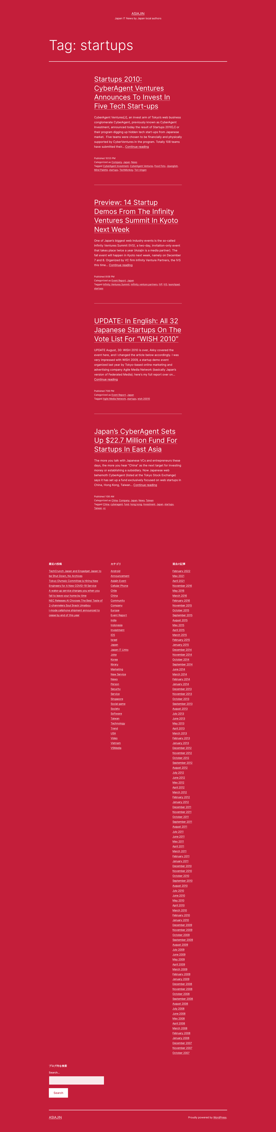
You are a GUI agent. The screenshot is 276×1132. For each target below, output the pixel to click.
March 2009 (179, 969)
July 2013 (178, 713)
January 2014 (180, 684)
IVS (165, 284)
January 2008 (180, 1038)
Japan (126, 162)
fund (126, 504)
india (113, 620)
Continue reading (137, 146)
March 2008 (179, 1028)
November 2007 (182, 1047)
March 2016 (179, 595)
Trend (114, 728)
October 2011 (180, 816)
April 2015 (178, 630)
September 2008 (182, 998)
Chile (114, 590)
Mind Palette (101, 169)
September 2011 (182, 821)
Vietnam (116, 743)
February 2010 (181, 915)
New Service (118, 674)
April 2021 (178, 580)
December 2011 (181, 807)
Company (117, 162)
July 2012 (178, 772)
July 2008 (178, 1008)
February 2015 (181, 639)
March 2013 (179, 733)
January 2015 (180, 644)
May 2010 (178, 900)
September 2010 (182, 880)
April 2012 (178, 787)
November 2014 (182, 654)
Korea (114, 659)
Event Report (119, 280)
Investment (149, 504)
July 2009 (178, 949)
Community (118, 600)
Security (116, 688)
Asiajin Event (118, 580)
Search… (54, 1072)
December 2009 (182, 924)
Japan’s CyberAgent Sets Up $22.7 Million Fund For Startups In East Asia (135, 440)
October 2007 (180, 1052)
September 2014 (182, 664)
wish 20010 (144, 398)
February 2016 (181, 600)
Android (115, 571)
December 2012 (182, 747)
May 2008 (178, 1018)
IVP (160, 284)
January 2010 (180, 920)
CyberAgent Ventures (141, 166)
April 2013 (178, 728)
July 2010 (178, 890)
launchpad (174, 284)
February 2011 (180, 856)
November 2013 (182, 693)
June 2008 (178, 1013)
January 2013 (180, 743)
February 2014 (181, 679)
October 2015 (180, 610)
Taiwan (150, 500)
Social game (118, 703)
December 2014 (182, 649)
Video (114, 738)
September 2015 (182, 615)
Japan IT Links (119, 649)
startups (113, 169)
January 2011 (180, 861)
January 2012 (180, 802)
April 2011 (178, 846)
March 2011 (179, 851)
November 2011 (181, 811)
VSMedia (116, 747)
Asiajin (138, 14)
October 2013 (180, 698)
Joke (114, 654)
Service (115, 693)
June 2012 (178, 777)
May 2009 (178, 959)
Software (116, 713)
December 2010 (182, 866)
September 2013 (182, 703)
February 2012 (181, 797)
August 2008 (180, 1003)
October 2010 (180, 875)
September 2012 (182, 762)
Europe (115, 610)
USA (113, 733)
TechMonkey (126, 169)
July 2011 (178, 831)
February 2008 (181, 1033)
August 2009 (180, 944)
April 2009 (178, 964)
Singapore (117, 698)
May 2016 (178, 590)
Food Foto (159, 166)
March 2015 (179, 634)
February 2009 (181, 974)
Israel (114, 639)
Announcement (120, 575)
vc (104, 508)
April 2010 (178, 905)
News (134, 162)
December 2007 (182, 1043)
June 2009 (178, 954)
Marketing (117, 669)
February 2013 (181, 738)
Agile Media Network (114, 398)
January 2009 (180, 979)
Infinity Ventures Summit (116, 284)
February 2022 (181, 571)
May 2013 (178, 723)
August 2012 (180, 767)
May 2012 (178, 782)
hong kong (136, 504)
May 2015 (178, 625)
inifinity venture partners (144, 284)
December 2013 (182, 688)
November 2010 (182, 870)
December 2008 (182, 983)
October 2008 (181, 993)
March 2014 (179, 674)
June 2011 (178, 836)
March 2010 (179, 910)
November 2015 (182, 605)
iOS (113, 634)
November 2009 (182, 929)
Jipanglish (172, 166)
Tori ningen (140, 169)
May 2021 (178, 575)
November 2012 (182, 752)
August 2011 (179, 826)
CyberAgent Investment (116, 166)
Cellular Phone (119, 585)
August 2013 (180, 708)
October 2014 (180, 659)
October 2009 (181, 934)
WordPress (219, 1117)
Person (115, 684)
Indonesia (116, 625)
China (115, 500)
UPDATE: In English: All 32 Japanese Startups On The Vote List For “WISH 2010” (137, 330)
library (114, 664)
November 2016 (182, 585)
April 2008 (178, 1023)
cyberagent (117, 504)
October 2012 (180, 757)
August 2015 (180, 620)
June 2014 (178, 669)
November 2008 (182, 988)
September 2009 (182, 939)
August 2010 (180, 885)
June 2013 (178, 718)
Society (115, 708)
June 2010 (178, 895)
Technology (118, 723)
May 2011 (178, 841)
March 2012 (179, 792)
